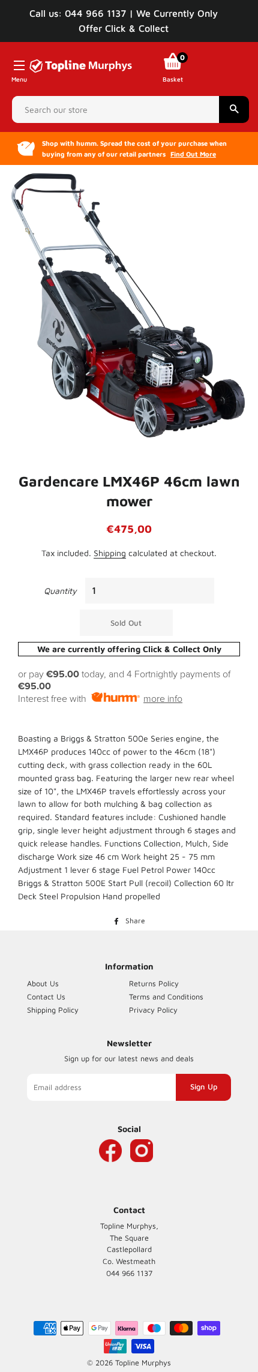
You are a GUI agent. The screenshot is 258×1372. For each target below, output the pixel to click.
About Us (43, 983)
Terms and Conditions (166, 996)
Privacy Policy (153, 1009)
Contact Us (46, 996)
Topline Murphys (143, 1362)
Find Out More (193, 154)
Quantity (60, 591)
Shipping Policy (53, 1009)
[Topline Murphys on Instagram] (141, 1168)
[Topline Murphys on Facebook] (110, 1168)
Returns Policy (154, 983)
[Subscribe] (203, 1087)
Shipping (110, 553)
